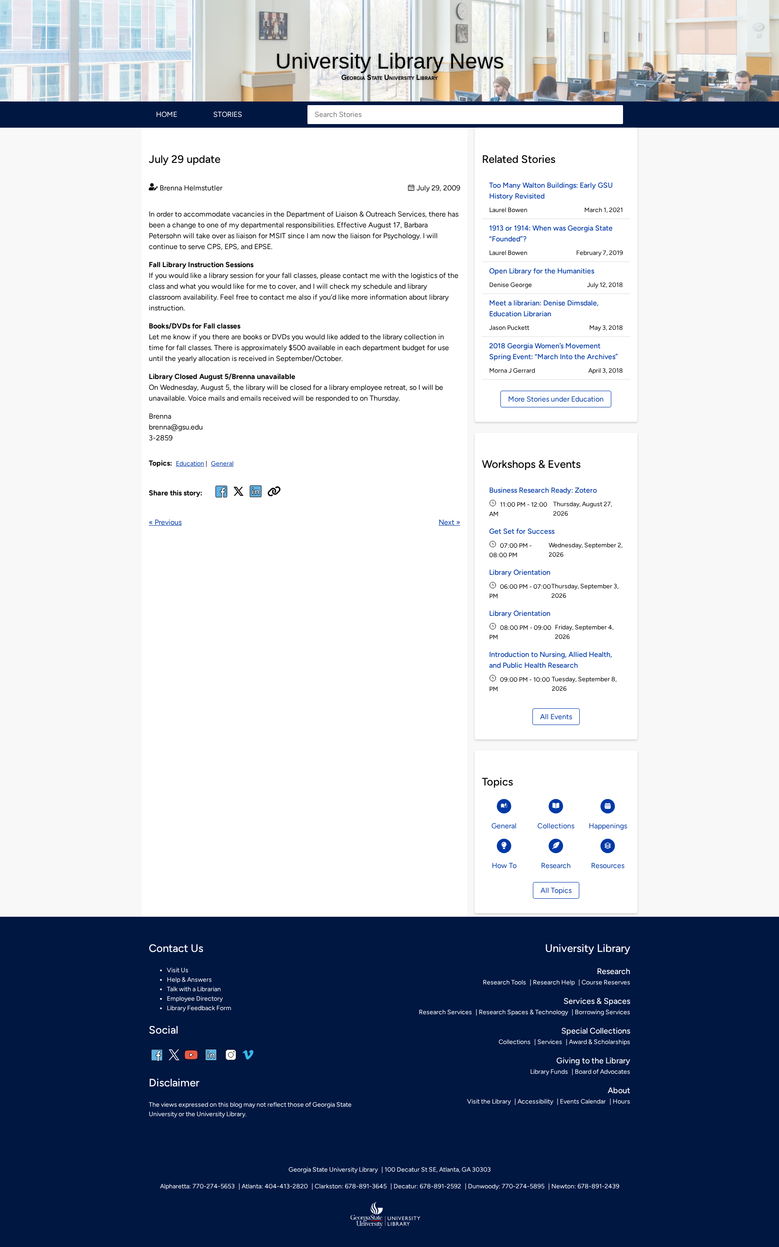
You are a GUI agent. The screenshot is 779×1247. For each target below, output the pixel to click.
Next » (449, 522)
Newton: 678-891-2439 (585, 1186)
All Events (556, 716)
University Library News (389, 61)
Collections (515, 1042)
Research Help (554, 982)
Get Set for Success (521, 531)
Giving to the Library (593, 1061)
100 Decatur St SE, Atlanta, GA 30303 (438, 1169)
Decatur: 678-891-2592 (427, 1186)
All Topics (556, 890)
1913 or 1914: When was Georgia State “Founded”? (551, 233)
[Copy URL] (274, 492)
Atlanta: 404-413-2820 (275, 1186)
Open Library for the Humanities (541, 271)
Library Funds (549, 1072)
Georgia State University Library (389, 78)
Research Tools (504, 982)
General (222, 463)
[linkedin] (211, 1061)
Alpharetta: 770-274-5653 (197, 1186)
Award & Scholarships (599, 1042)
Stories (227, 114)
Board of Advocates (602, 1072)
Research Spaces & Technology (523, 1012)
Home (166, 114)
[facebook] (221, 497)
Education (190, 463)
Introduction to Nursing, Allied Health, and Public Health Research (550, 660)
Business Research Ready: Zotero (543, 490)
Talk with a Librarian (194, 989)
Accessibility (535, 1101)
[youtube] (191, 1061)
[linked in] (255, 497)
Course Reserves (606, 982)
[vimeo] (248, 1058)
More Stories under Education (556, 399)
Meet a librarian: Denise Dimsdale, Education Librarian (544, 308)
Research (613, 971)
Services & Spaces (597, 1001)
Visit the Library (489, 1101)
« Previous (165, 522)
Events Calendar (583, 1101)
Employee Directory (195, 998)
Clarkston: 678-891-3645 (351, 1186)
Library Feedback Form (199, 1008)
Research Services (445, 1012)
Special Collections (595, 1031)
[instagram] (231, 1061)
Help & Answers (189, 980)
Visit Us (177, 970)
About (619, 1090)
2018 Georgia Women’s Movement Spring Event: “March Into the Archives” (553, 351)
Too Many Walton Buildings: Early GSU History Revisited (551, 190)
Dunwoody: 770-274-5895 (506, 1186)
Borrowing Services (602, 1012)
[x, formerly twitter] (238, 494)
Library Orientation (519, 572)
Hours (621, 1101)
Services (549, 1042)
